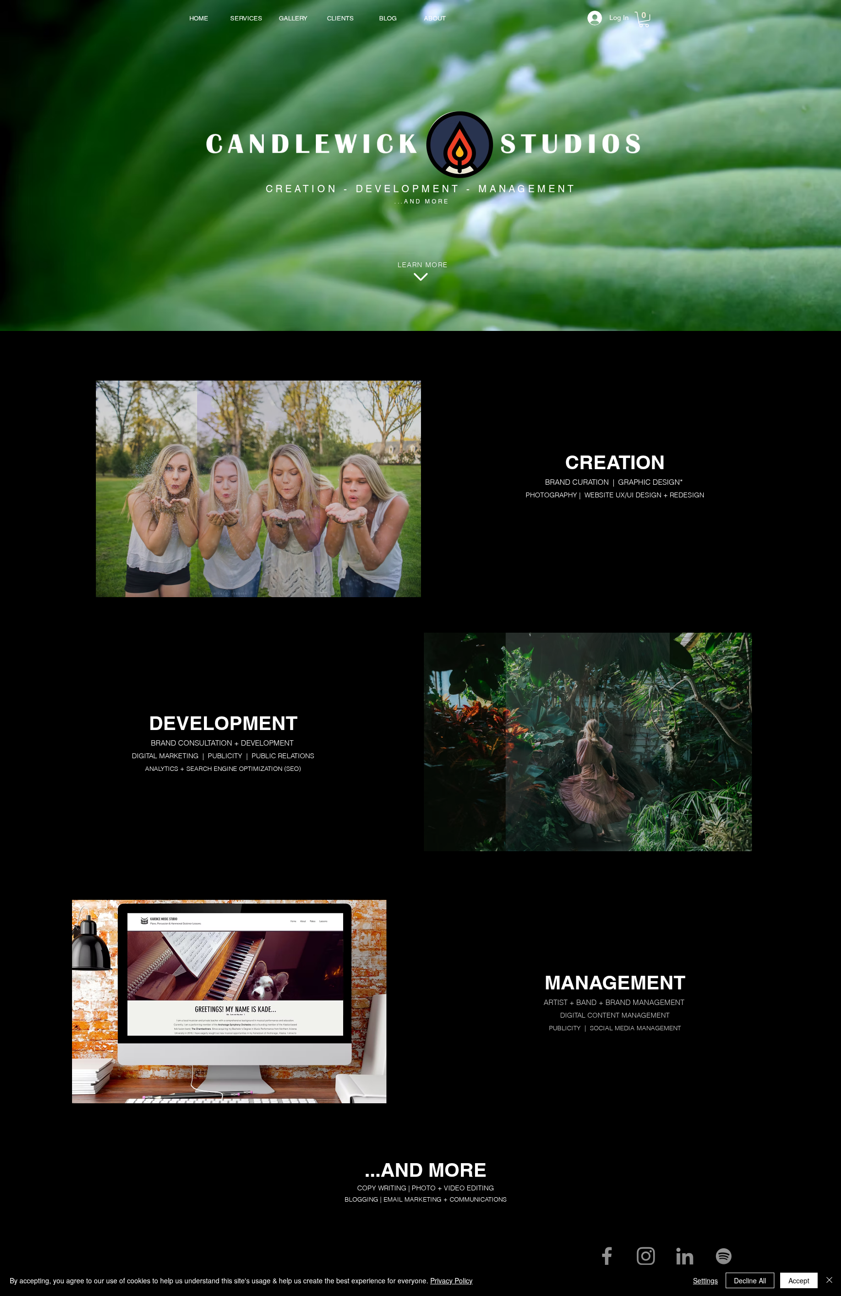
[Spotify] (724, 1256)
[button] (644, 19)
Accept (798, 1280)
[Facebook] (607, 1256)
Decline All (750, 1280)
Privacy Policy (451, 1280)
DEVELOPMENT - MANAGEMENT (466, 189)
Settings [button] (705, 1280)
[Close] (829, 1280)
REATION (306, 189)
